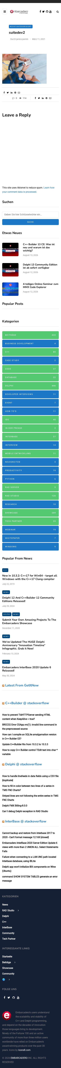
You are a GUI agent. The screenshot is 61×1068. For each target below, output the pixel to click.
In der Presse (30, 428)
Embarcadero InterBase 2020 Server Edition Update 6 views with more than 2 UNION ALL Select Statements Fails (30, 847)
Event (30, 403)
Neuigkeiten (30, 462)
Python (30, 479)
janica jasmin (22, 39)
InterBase (30, 436)
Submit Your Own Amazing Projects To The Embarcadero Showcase (29, 621)
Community (8, 933)
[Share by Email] (19, 92)
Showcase (30, 513)
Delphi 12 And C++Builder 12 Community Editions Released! (28, 599)
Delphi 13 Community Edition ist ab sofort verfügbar (40, 266)
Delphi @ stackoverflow (23, 764)
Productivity (30, 470)
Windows (30, 546)
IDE (30, 419)
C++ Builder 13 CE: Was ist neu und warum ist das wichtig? (39, 247)
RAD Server (30, 487)
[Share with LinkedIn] (11, 92)
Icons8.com (24, 1050)
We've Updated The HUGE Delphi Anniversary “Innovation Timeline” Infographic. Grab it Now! (23, 645)
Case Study (30, 360)
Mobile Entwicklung (30, 453)
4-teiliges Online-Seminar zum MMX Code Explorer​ (40, 285)
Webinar (30, 529)
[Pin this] (15, 92)
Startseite (7, 956)
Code (30, 369)
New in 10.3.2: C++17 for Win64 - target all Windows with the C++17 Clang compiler (29, 577)
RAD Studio (30, 496)
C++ (30, 352)
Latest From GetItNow (22, 685)
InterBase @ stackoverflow (25, 821)
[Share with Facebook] (4, 92)
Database (30, 377)
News (6, 592)
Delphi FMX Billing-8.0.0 (14, 805)
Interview (30, 445)
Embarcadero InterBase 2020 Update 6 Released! (26, 669)
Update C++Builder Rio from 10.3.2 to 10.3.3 (25, 744)
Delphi (30, 386)
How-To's (30, 411)
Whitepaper (30, 538)
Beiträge (30, 335)
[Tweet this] (8, 92)
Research (30, 504)
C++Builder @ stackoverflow (27, 703)
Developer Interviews (30, 394)
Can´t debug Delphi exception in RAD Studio (25, 811)
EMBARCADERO (19, 1058)
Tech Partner (30, 521)
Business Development (30, 343)
